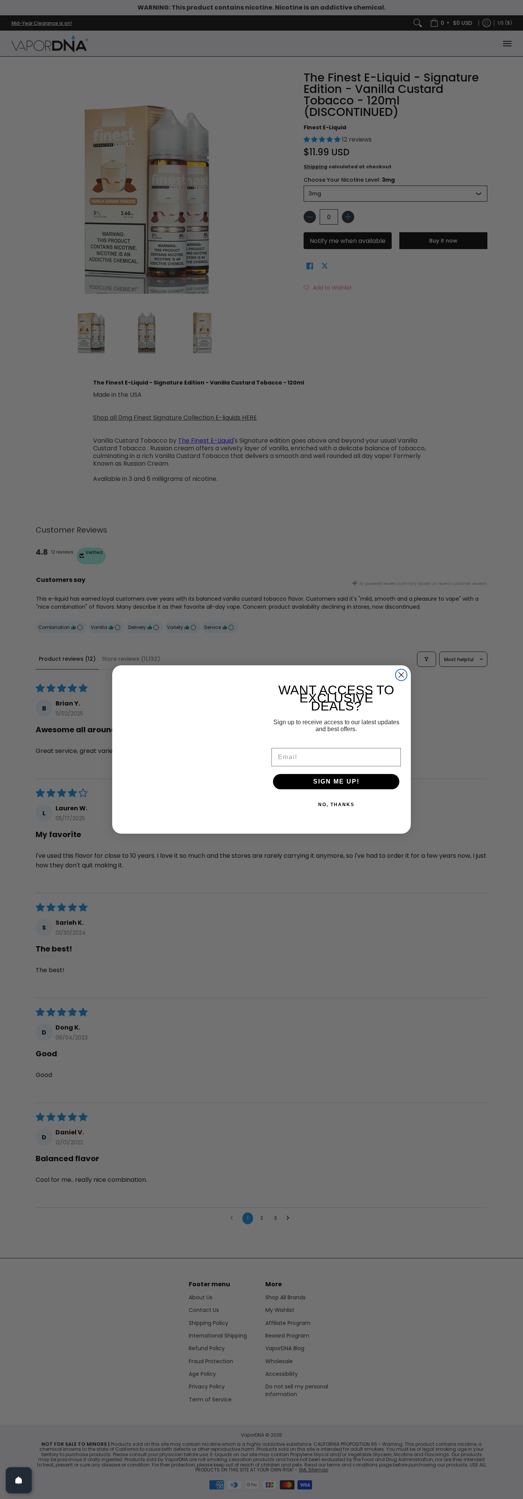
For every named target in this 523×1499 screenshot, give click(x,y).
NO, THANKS (336, 804)
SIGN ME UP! (336, 781)
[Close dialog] (401, 675)
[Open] (19, 1480)
